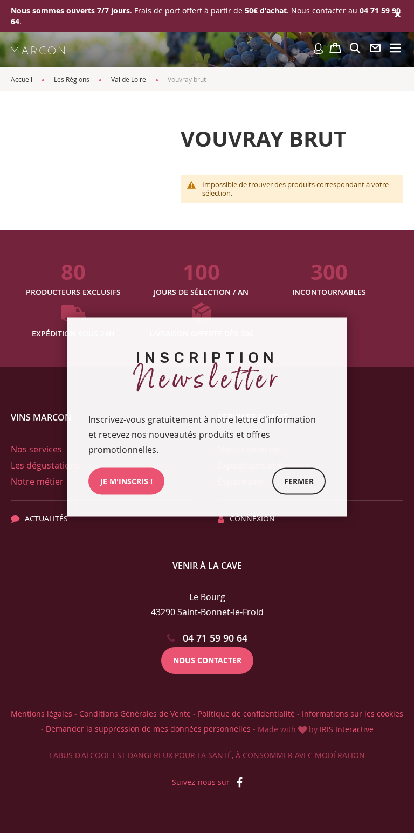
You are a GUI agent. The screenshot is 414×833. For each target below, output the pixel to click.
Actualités (46, 518)
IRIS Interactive (347, 729)
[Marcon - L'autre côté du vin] (38, 50)
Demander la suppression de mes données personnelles (148, 729)
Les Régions (71, 79)
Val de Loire (128, 79)
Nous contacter (207, 660)
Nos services (36, 449)
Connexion (252, 518)
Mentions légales (41, 713)
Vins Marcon (41, 417)
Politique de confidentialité (246, 713)
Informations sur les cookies (352, 713)
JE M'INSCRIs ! (126, 481)
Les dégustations (45, 465)
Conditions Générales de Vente (135, 713)
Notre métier (37, 481)
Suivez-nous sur (202, 782)
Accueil (21, 79)
